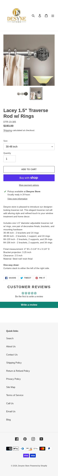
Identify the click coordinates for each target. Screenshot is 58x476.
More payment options (29, 185)
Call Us (10, 403)
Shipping (7, 130)
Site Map (10, 387)
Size (5, 141)
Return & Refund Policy (18, 371)
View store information (17, 199)
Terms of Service (14, 395)
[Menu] (52, 15)
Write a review (29, 304)
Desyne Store (24, 466)
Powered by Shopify (38, 466)
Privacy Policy (13, 379)
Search (9, 338)
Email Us (10, 411)
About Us (11, 346)
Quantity (7, 153)
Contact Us (12, 354)
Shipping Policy (14, 362)
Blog (8, 419)
